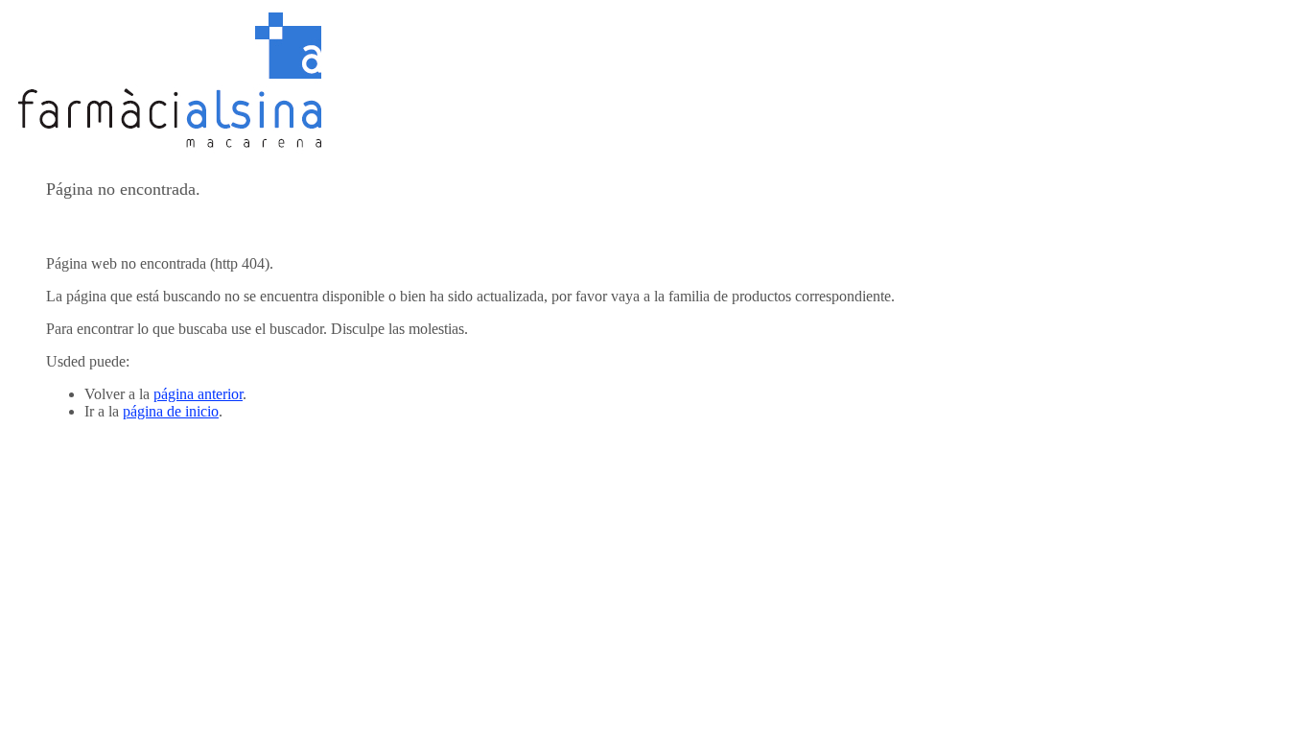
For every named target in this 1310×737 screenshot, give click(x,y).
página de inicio (171, 411)
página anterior (198, 394)
